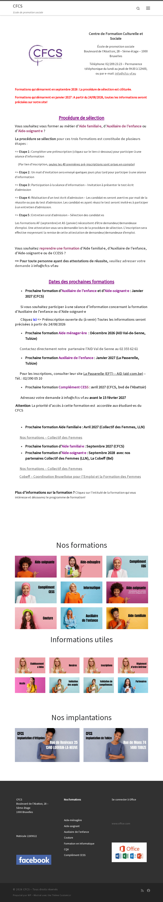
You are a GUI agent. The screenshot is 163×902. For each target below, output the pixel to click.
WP (29, 895)
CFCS (26, 889)
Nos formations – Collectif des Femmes (51, 437)
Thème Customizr (61, 895)
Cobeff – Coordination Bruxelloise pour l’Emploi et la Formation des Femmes (80, 476)
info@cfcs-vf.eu (125, 73)
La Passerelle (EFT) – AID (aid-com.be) (113, 373)
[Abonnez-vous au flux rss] (142, 890)
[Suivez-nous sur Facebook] (148, 890)
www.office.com (121, 823)
